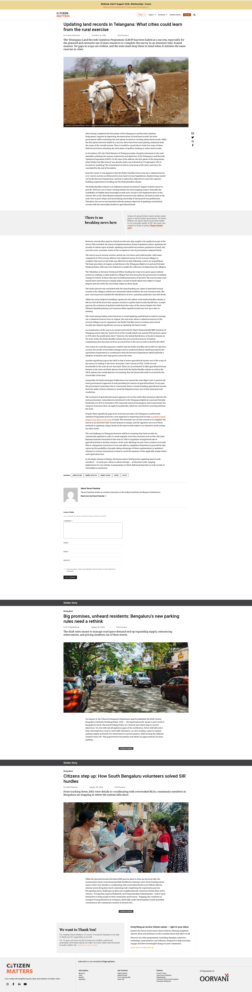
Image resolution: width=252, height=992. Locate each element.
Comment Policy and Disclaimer (167, 979)
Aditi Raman (72, 787)
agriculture (77, 475)
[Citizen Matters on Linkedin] (19, 984)
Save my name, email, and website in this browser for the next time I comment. (90, 570)
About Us (82, 973)
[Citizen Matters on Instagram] (7, 984)
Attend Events (122, 975)
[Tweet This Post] (192, 137)
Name (66, 543)
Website (66, 560)
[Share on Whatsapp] (193, 141)
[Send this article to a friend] (192, 133)
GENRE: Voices (105, 475)
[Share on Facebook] (193, 145)
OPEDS (116, 475)
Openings (82, 979)
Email (66, 552)
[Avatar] (70, 495)
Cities (140, 15)
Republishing (161, 977)
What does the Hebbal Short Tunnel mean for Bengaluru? (126, 7)
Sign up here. (109, 961)
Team (80, 975)
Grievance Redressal (164, 981)
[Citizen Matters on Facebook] (13, 984)
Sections (162, 15)
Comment (68, 521)
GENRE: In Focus (91, 475)
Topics (151, 15)
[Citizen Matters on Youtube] (25, 984)
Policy (124, 475)
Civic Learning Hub (124, 977)
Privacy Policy (161, 973)
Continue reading (126, 748)
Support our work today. (87, 945)
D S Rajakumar (72, 627)
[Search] (194, 15)
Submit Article (175, 15)
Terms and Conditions (164, 975)
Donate (187, 15)
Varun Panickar (73, 35)
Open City (121, 979)
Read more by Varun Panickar (93, 496)
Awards (81, 977)
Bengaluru (68, 611)
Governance (123, 35)
